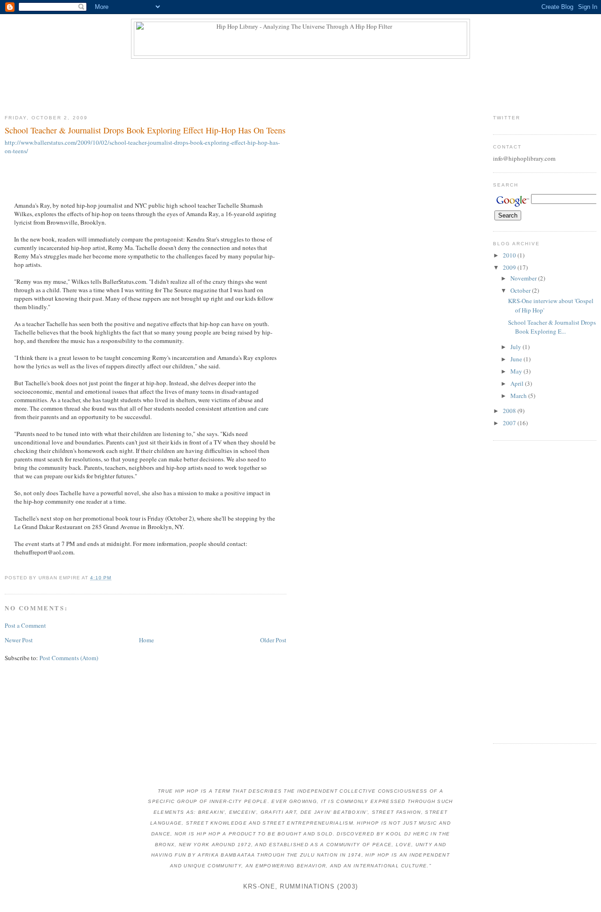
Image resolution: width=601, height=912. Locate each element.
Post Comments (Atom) (68, 658)
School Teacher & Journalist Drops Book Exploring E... (552, 327)
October (521, 290)
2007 (510, 423)
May (517, 371)
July (516, 347)
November (524, 278)
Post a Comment (25, 625)
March (519, 395)
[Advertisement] (300, 84)
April (517, 383)
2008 (510, 410)
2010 (510, 255)
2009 (510, 267)
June (517, 359)
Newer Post (19, 640)
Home (146, 640)
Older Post (273, 640)
